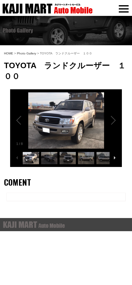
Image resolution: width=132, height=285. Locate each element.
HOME (8, 53)
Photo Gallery (26, 53)
